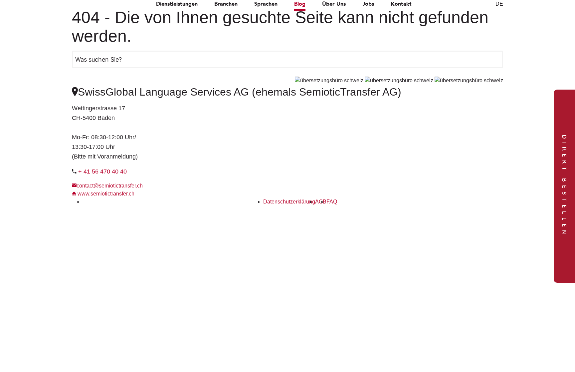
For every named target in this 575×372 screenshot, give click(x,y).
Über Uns (334, 4)
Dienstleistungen (177, 4)
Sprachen (266, 4)
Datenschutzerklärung (289, 201)
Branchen (226, 4)
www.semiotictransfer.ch (105, 193)
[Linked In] (85, 201)
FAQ (331, 201)
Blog (299, 4)
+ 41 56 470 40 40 (102, 171)
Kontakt (401, 4)
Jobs (368, 4)
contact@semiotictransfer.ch (110, 185)
